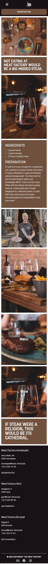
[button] (7, 4)
